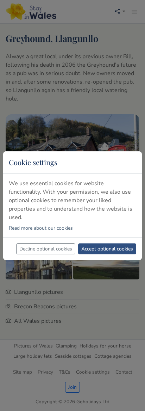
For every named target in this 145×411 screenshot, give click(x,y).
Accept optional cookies (107, 249)
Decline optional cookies (45, 249)
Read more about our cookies (41, 228)
